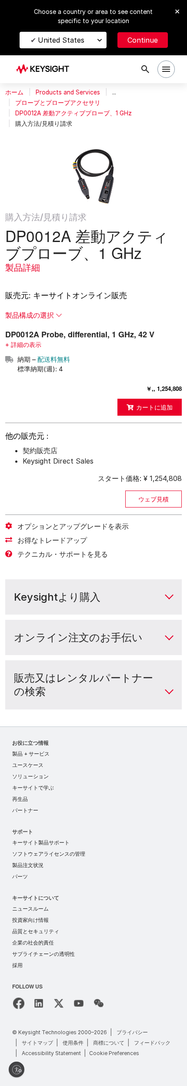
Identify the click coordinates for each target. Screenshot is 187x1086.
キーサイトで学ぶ (33, 787)
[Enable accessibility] (16, 1069)
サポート (22, 831)
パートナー (25, 810)
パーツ (20, 876)
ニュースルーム (30, 908)
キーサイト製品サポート (41, 842)
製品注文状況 (27, 865)
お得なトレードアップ (52, 540)
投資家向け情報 (30, 920)
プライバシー (132, 1032)
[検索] (145, 69)
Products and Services (68, 92)
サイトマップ (37, 1042)
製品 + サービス (31, 753)
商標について (108, 1042)
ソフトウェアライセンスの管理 (48, 854)
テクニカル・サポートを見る (62, 554)
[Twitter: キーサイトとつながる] (58, 1003)
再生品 (20, 799)
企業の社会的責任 (33, 942)
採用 (17, 965)
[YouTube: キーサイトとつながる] (78, 1003)
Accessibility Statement (51, 1053)
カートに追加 (154, 407)
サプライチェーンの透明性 (43, 954)
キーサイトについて (35, 897)
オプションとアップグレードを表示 (73, 526)
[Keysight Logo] (45, 69)
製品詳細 (22, 267)
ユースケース (27, 765)
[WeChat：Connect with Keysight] (98, 1003)
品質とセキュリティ (35, 931)
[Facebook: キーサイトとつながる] (18, 1003)
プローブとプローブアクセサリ (57, 102)
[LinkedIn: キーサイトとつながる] (38, 1003)
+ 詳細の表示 (23, 344)
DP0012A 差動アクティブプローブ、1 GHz (73, 113)
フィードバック (152, 1042)
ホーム (14, 92)
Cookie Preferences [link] (114, 1053)
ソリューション (30, 776)
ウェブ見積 (153, 499)
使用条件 (73, 1042)
